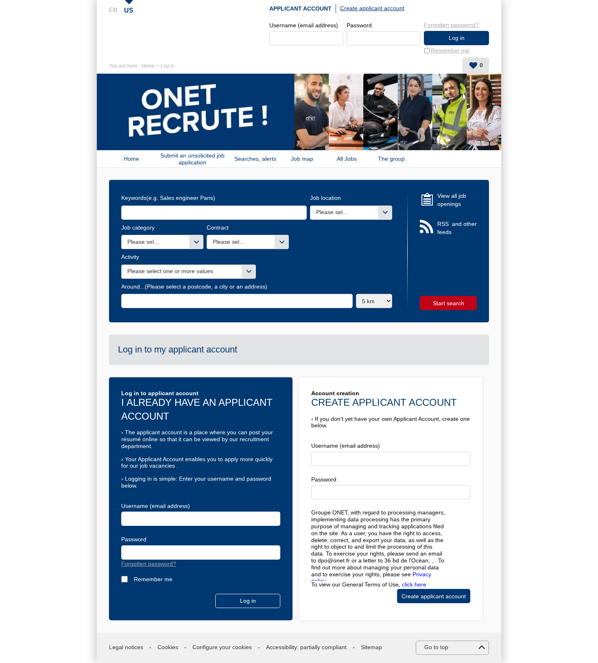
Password (359, 25)
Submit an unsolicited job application (192, 158)
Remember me (450, 50)
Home (148, 66)
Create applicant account (372, 8)
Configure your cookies (222, 647)
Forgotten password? (451, 25)
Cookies (167, 647)
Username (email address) (303, 25)
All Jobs (347, 158)
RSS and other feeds (457, 228)
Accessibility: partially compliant (306, 647)
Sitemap (371, 647)
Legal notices (126, 647)
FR (113, 10)
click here (414, 584)
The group (391, 158)
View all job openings (451, 200)
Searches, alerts (255, 158)
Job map (302, 158)
